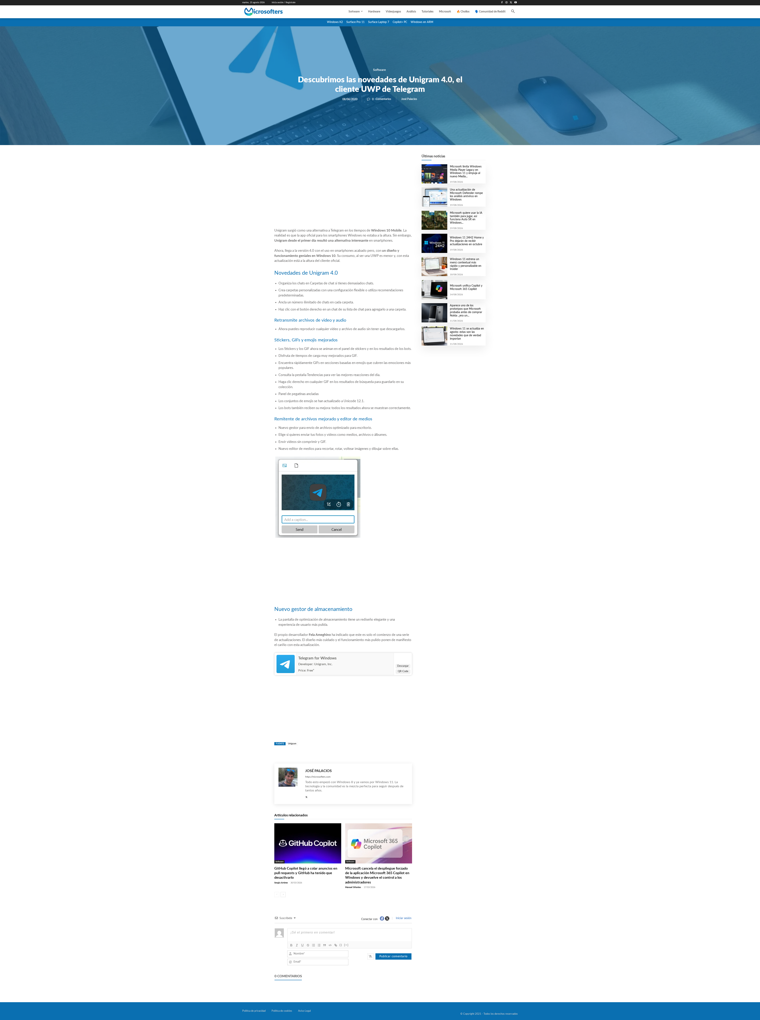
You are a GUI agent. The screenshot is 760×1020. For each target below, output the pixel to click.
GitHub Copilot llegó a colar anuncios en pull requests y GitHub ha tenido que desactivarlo (305, 873)
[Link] (335, 945)
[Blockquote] (324, 945)
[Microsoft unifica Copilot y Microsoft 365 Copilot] (434, 289)
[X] (511, 2)
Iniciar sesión (403, 918)
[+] (346, 944)
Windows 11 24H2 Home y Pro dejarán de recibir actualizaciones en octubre (467, 241)
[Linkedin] (366, 158)
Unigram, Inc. (323, 664)
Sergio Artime (281, 883)
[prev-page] (276, 894)
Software (379, 69)
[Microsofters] (272, 11)
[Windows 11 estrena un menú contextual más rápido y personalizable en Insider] (434, 266)
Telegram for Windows (317, 658)
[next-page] (283, 894)
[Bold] (291, 945)
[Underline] (302, 945)
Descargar (403, 666)
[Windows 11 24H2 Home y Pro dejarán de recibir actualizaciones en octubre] (434, 243)
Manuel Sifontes (353, 887)
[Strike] (308, 945)
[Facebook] (502, 2)
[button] (513, 11)
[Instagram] (506, 2)
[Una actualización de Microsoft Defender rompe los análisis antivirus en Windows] (434, 197)
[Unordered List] (319, 945)
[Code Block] (330, 945)
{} (340, 944)
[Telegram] (375, 158)
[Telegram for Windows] (285, 664)
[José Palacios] (289, 784)
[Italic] (297, 945)
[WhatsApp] (357, 158)
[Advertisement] (343, 196)
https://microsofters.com (318, 777)
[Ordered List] (313, 945)
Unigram (292, 744)
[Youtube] (515, 2)
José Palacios (409, 99)
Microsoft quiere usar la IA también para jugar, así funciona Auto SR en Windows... (466, 218)
